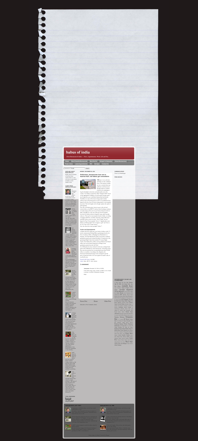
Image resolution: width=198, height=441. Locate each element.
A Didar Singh (117, 282)
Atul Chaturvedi (127, 293)
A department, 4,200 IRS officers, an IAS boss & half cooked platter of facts (84, 408)
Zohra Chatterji (117, 345)
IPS (91, 164)
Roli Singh (116, 331)
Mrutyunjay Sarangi (122, 313)
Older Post (107, 301)
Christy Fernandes (129, 297)
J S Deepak (125, 305)
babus (85, 261)
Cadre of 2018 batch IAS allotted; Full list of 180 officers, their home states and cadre (119, 417)
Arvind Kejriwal (126, 289)
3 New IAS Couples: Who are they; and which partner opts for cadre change (119, 425)
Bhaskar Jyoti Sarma (118, 296)
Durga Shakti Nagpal (126, 301)
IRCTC (88, 261)
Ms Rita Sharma (124, 315)
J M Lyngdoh (120, 305)
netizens (95, 261)
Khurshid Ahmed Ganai (125, 308)
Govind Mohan (121, 304)
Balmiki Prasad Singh (128, 294)
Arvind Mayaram (119, 291)
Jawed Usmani (127, 307)
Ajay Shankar (129, 282)
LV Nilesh (120, 310)
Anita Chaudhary (117, 287)
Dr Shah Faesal (117, 301)
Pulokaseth (116, 325)
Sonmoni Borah (117, 338)
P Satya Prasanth (126, 321)
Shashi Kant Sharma (121, 336)
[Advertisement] (123, 227)
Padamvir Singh (121, 322)
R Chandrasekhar (123, 325)
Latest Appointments (81, 164)
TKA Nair (129, 341)
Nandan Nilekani (119, 317)
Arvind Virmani (127, 291)
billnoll (98, 435)
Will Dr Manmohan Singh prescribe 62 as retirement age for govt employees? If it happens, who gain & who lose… (84, 417)
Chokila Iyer (123, 297)
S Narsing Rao (126, 331)
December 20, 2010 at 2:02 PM (97, 268)
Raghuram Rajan (118, 328)
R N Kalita (129, 325)
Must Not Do (93, 161)
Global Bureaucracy (120, 161)
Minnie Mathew (121, 311)
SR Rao (131, 331)
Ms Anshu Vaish (117, 315)
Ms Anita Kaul (130, 313)
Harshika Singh (128, 304)
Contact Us (105, 164)
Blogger (107, 435)
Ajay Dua (124, 282)
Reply (85, 274)
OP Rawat (126, 319)
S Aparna (121, 331)
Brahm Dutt (119, 297)
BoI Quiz (97, 164)
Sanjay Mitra (129, 333)
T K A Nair (122, 342)
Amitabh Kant (127, 286)
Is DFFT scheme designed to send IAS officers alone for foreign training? (84, 425)
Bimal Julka (125, 296)
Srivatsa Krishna (125, 338)
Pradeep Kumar (118, 324)
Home (67, 161)
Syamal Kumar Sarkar (122, 340)
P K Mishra (119, 321)
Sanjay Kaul (116, 333)
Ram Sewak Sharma (122, 330)
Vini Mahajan (124, 343)
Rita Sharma (130, 330)
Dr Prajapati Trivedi (127, 299)
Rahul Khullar (125, 328)
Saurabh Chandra (126, 335)
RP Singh (125, 327)
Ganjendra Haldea (125, 302)
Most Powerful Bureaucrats (79, 161)
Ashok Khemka (119, 293)
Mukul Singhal (130, 315)
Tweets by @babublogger (120, 173)
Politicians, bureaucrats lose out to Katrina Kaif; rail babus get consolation (94, 175)
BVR (121, 294)
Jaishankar (120, 307)
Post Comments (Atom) (91, 304)
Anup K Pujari (125, 287)
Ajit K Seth (117, 284)
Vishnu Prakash (130, 343)
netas (92, 261)
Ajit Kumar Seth (126, 284)
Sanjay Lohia (122, 333)
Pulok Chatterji (128, 324)
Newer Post (83, 301)
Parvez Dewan (129, 322)
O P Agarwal (120, 319)
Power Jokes (69, 164)
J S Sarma (129, 305)
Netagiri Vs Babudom (106, 161)
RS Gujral (130, 327)
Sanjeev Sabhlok (117, 335)
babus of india (78, 152)
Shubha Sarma (130, 336)
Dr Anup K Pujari (117, 299)
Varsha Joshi (117, 343)
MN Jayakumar (127, 310)
